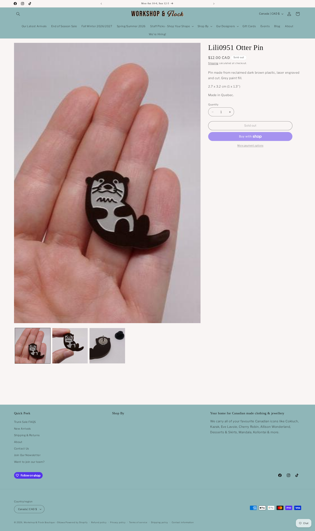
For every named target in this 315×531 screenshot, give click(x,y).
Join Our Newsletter (27, 455)
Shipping (213, 63)
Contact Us (21, 448)
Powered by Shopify (76, 522)
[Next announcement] (214, 3)
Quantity (213, 104)
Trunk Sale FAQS (25, 422)
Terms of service (138, 522)
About (18, 441)
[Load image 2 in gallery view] (70, 345)
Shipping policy (159, 522)
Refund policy (99, 522)
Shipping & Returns (27, 435)
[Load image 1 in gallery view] (32, 345)
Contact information (183, 522)
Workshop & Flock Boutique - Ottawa (44, 522)
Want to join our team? (29, 461)
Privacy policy (117, 522)
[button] (18, 14)
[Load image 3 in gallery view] (107, 345)
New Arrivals (22, 428)
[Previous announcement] (101, 3)
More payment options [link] (250, 145)
